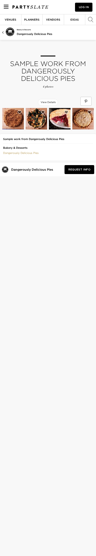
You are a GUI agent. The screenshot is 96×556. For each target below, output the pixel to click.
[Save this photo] (20, 112)
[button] (21, 152)
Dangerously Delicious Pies (34, 34)
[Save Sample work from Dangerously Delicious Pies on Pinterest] (86, 101)
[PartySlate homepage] (30, 7)
